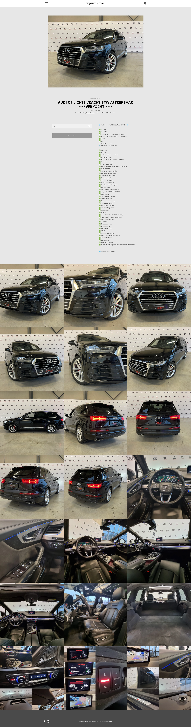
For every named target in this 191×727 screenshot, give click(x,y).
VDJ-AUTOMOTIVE (95, 3)
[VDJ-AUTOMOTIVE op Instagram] (48, 721)
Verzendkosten (90, 113)
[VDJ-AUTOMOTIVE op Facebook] (45, 721)
